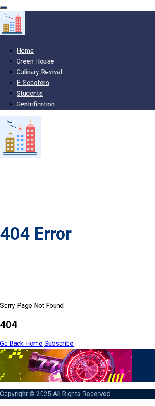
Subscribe (59, 343)
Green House (35, 61)
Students (30, 93)
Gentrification (36, 104)
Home (25, 50)
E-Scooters (33, 83)
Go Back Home (21, 343)
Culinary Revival (39, 72)
